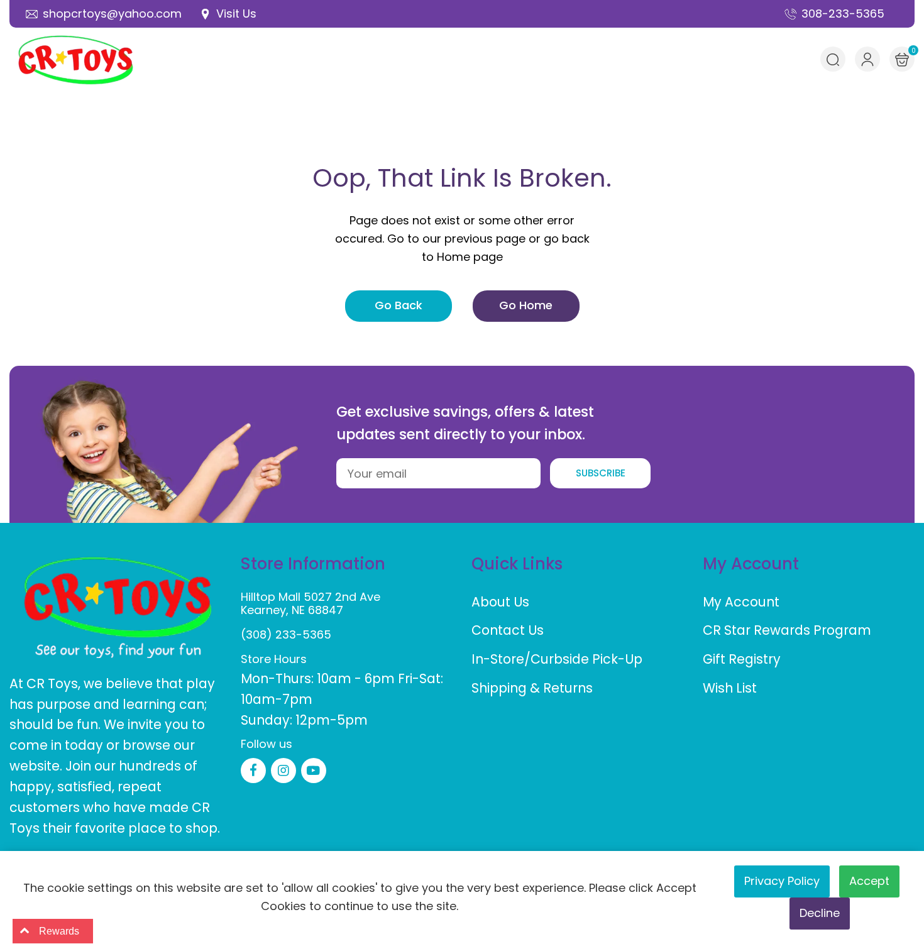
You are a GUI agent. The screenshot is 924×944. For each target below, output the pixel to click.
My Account (741, 602)
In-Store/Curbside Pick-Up (556, 659)
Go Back (398, 305)
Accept (869, 881)
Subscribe (600, 473)
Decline (820, 913)
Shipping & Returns (532, 688)
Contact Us (507, 630)
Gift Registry (742, 659)
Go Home (526, 305)
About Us (500, 602)
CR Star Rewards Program (787, 630)
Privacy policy (782, 881)
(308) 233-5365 (286, 634)
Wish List (730, 688)
